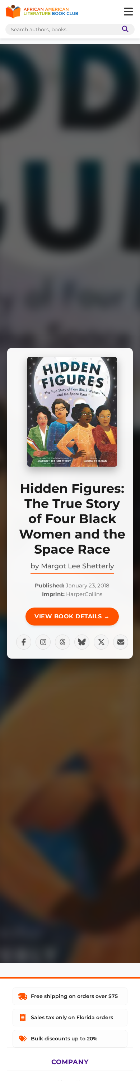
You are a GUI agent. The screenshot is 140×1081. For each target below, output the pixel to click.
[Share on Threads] (62, 642)
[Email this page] (120, 642)
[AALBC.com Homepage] (41, 12)
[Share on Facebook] (23, 642)
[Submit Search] (123, 29)
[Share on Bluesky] (81, 642)
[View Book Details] (72, 412)
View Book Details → (72, 616)
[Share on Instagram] (43, 642)
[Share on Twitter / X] (101, 642)
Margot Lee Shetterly (77, 566)
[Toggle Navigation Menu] (128, 12)
